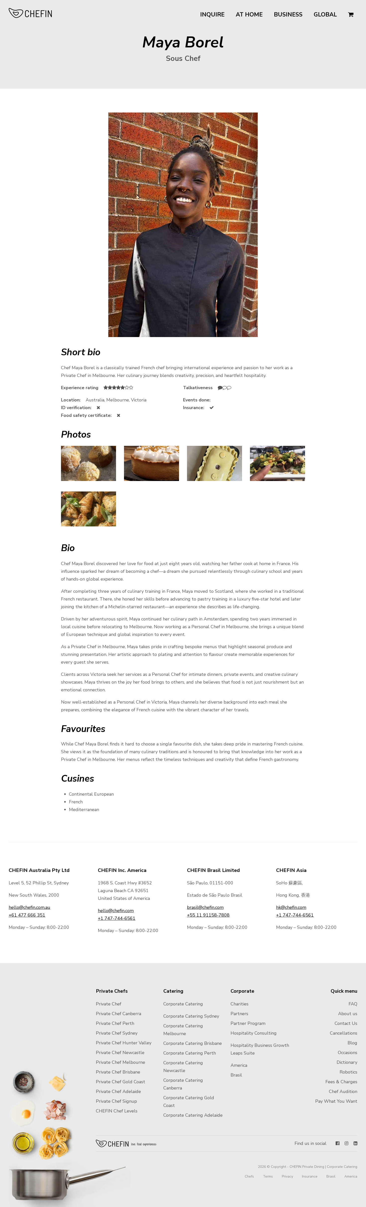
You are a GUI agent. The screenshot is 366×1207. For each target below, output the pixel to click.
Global (325, 14)
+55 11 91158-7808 (208, 915)
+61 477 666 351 (27, 915)
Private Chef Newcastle (120, 1053)
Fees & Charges (341, 1082)
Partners (239, 1014)
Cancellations (343, 1033)
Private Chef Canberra (118, 1014)
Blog (352, 1043)
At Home (249, 14)
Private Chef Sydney (116, 1033)
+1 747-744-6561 (116, 918)
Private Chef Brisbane (118, 1072)
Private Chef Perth (115, 1023)
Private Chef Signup (116, 1101)
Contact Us (346, 1023)
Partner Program (248, 1023)
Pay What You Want (336, 1101)
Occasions (347, 1053)
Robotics (348, 1072)
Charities (239, 1004)
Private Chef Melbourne (120, 1062)
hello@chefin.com (116, 911)
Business (288, 14)
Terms (268, 1176)
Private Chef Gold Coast (120, 1082)
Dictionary (347, 1062)
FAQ (353, 1004)
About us (347, 1014)
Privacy (287, 1176)
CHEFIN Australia (30, 13)
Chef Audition (343, 1091)
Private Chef (108, 1004)
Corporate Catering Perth (189, 1053)
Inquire (212, 14)
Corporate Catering (183, 1004)
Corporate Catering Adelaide (193, 1115)
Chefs (249, 1176)
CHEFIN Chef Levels (116, 1111)
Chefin (126, 1143)
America (239, 1065)
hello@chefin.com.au (29, 907)
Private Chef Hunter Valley (123, 1043)
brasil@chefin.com (205, 907)
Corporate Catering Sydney (191, 1016)
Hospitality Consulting (254, 1033)
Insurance (309, 1176)
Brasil (236, 1075)
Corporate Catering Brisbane (192, 1043)
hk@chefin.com (291, 907)
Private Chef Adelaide (118, 1091)
